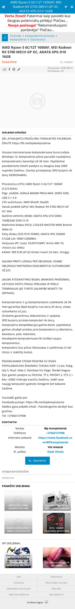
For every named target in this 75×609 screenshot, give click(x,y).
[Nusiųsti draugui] (4, 69)
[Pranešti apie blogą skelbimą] (13, 69)
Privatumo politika (56, 582)
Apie (19, 576)
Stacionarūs (37, 39)
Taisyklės (19, 582)
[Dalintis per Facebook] (9, 69)
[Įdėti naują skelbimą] (66, 7)
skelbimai (8, 478)
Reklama (56, 588)
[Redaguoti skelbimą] (18, 69)
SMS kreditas (56, 594)
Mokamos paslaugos (19, 588)
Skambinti (39, 460)
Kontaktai (56, 576)
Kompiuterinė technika (39, 36)
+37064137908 (55, 433)
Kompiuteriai (18, 39)
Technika (15, 36)
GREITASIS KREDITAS (19, 594)
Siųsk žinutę (55, 451)
